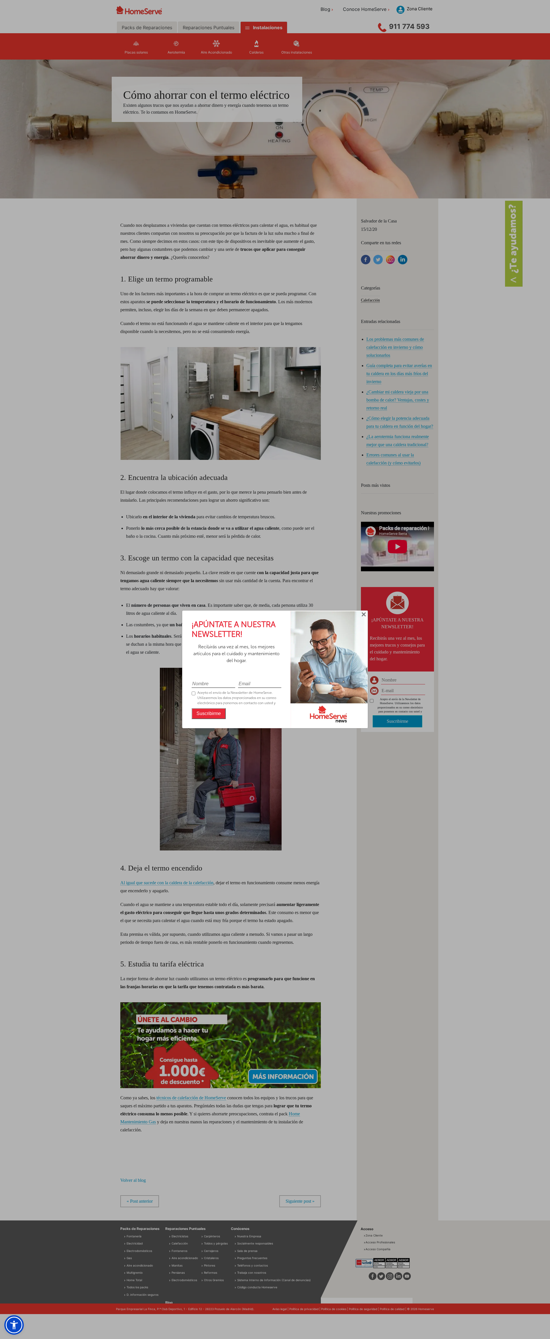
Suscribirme (209, 713)
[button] (14, 1325)
